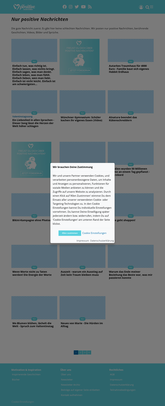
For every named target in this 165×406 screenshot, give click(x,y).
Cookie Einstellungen (94, 233)
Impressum (83, 240)
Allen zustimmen (70, 233)
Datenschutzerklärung (102, 240)
